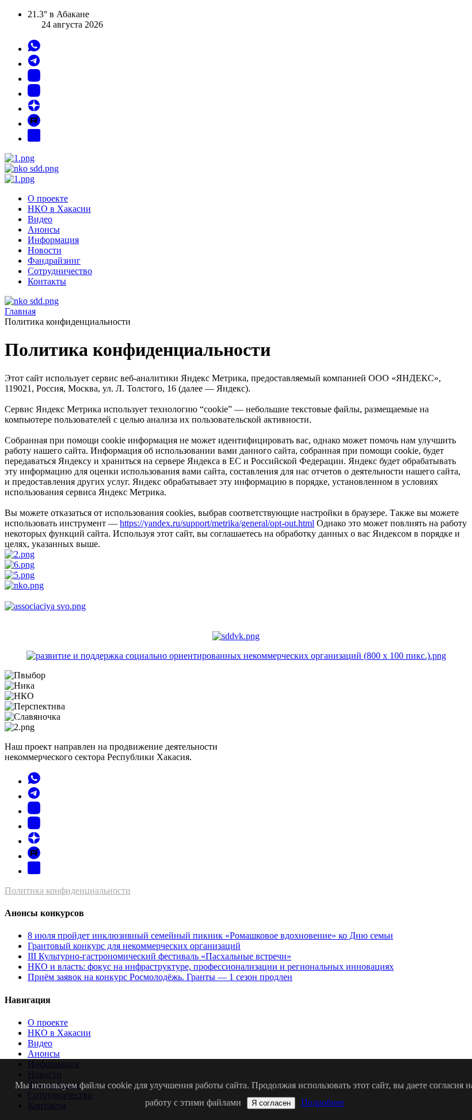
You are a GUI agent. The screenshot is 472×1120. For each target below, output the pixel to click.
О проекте (48, 198)
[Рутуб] (34, 123)
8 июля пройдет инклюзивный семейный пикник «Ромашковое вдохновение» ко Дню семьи (210, 935)
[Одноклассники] (34, 93)
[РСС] (34, 138)
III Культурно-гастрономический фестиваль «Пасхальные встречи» (159, 956)
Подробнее (322, 1102)
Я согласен (271, 1103)
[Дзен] (34, 108)
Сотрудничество (60, 271)
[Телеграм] (34, 64)
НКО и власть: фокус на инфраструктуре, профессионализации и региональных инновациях (211, 966)
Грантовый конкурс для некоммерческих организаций (134, 946)
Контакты (47, 281)
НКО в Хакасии (59, 209)
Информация (53, 240)
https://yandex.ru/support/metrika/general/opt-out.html (217, 523)
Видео (40, 219)
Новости (45, 250)
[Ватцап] (34, 49)
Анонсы (44, 229)
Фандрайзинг (54, 260)
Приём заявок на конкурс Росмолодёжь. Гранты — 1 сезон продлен (160, 977)
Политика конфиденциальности (68, 890)
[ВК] (34, 78)
